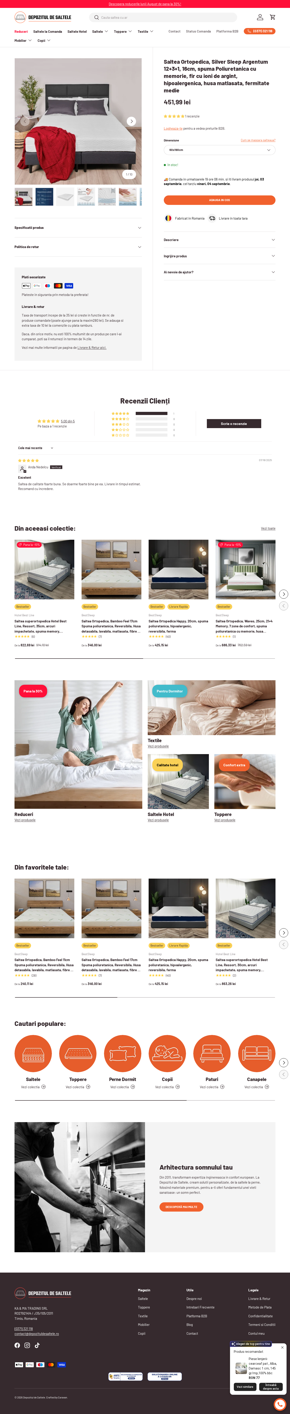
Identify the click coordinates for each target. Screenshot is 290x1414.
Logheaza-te (173, 128)
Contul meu (256, 1333)
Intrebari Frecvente (200, 1307)
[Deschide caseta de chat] (280, 1404)
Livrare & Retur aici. (91, 347)
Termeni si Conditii (262, 1325)
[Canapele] (257, 1053)
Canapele (256, 1079)
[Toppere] (78, 1053)
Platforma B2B (227, 31)
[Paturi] (212, 1053)
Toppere (120, 31)
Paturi (212, 1079)
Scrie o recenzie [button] (234, 423)
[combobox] (163, 17)
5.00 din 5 (68, 421)
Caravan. (63, 1397)
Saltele (97, 31)
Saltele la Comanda (47, 31)
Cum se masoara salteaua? (258, 140)
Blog (189, 1325)
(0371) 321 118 (23, 1329)
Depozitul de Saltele (34, 1397)
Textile (143, 31)
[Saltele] (33, 1053)
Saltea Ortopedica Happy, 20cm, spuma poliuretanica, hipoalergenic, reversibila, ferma (178, 626)
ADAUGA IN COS (219, 200)
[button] (273, 17)
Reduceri (21, 31)
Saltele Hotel (77, 31)
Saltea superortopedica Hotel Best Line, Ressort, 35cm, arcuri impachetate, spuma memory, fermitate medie (40, 628)
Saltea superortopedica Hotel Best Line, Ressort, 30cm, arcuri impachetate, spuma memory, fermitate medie (242, 967)
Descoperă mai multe (181, 1207)
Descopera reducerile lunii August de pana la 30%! (145, 4)
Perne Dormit (122, 1079)
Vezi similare (245, 1386)
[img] (28, 460)
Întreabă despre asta (271, 1387)
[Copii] (167, 1053)
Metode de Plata (260, 1307)
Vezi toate (268, 528)
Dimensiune (171, 140)
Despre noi (194, 1299)
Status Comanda (198, 31)
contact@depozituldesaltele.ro (36, 1334)
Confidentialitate (260, 1316)
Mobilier (20, 40)
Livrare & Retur (259, 1299)
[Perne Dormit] (122, 1053)
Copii (41, 40)
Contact (175, 31)
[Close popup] (282, 1347)
